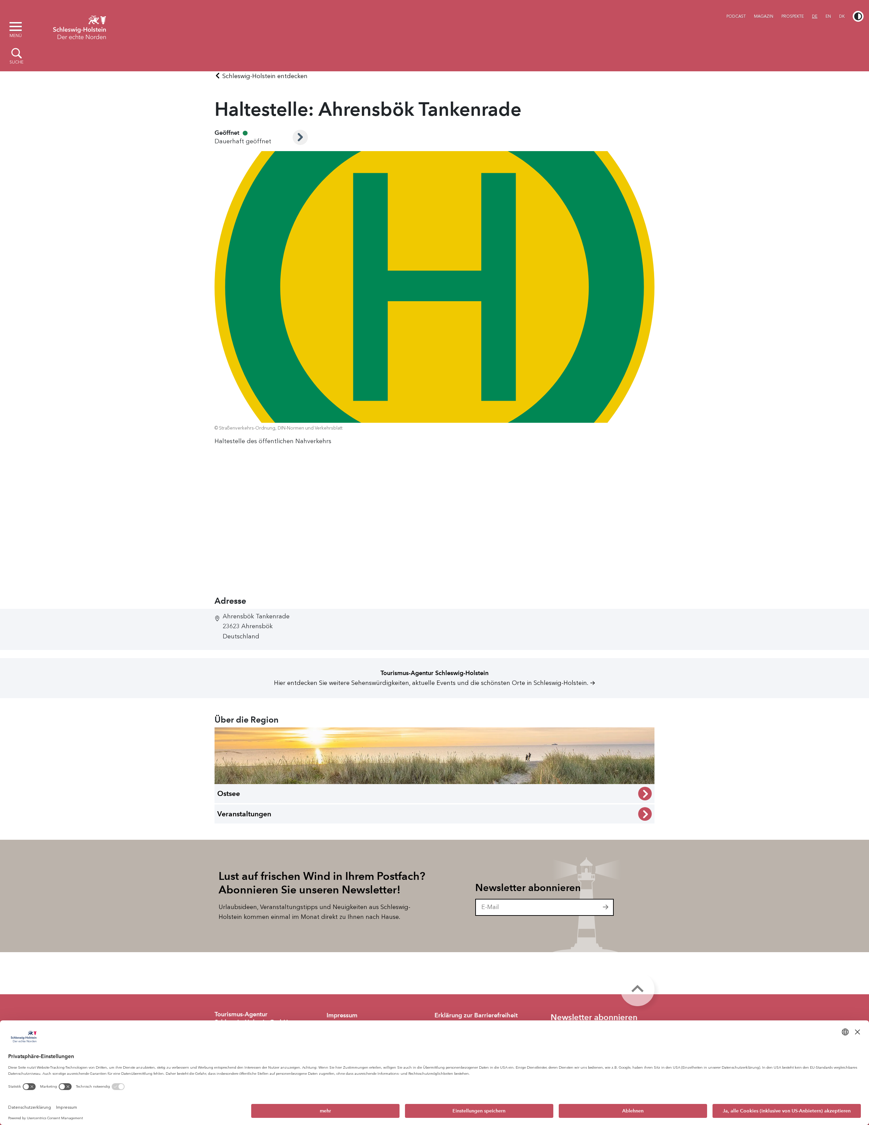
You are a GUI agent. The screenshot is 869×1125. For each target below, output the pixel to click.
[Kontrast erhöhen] (858, 16)
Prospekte (792, 16)
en (828, 16)
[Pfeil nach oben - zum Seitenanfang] (637, 989)
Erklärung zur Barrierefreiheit (476, 1015)
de (814, 16)
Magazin (763, 16)
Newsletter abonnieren (528, 887)
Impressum (342, 1015)
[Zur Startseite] (79, 26)
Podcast (736, 16)
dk (842, 16)
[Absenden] (606, 907)
